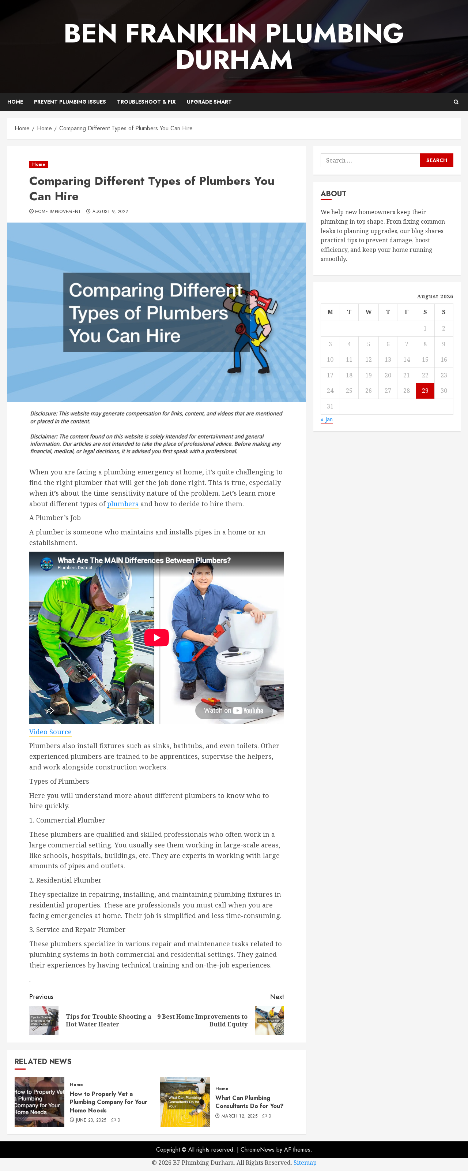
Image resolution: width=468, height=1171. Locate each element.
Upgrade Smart (209, 101)
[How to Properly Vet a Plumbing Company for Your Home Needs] (39, 1102)
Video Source (50, 731)
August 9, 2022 (110, 212)
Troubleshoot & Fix (146, 101)
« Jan (327, 419)
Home (15, 101)
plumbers (123, 503)
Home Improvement (58, 212)
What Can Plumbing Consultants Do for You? (249, 1102)
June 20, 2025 (91, 1120)
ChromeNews (258, 1149)
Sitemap (305, 1163)
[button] (456, 102)
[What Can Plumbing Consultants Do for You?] (185, 1102)
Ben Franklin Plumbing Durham (234, 46)
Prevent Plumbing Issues (70, 101)
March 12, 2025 (239, 1116)
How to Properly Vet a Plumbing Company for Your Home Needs (108, 1102)
